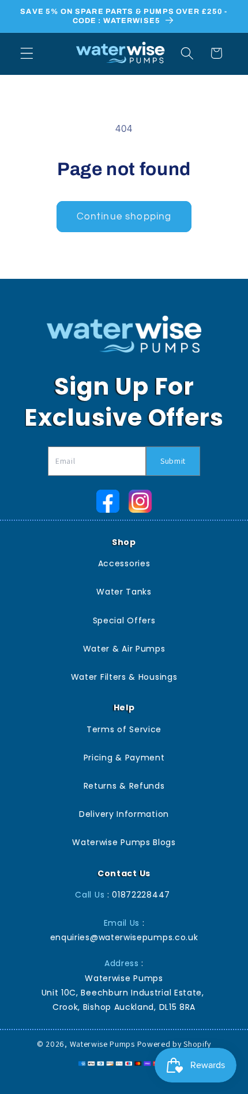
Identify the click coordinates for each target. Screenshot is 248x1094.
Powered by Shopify (174, 1044)
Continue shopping (124, 216)
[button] (27, 53)
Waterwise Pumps (102, 1044)
